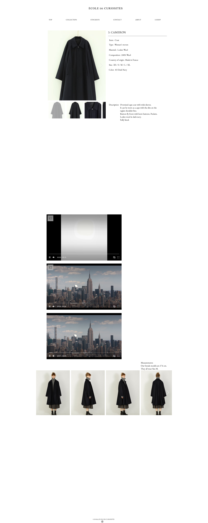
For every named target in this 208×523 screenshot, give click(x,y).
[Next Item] (101, 65)
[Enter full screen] (118, 257)
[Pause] (49, 257)
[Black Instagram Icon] (102, 521)
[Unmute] (53, 257)
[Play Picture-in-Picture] (114, 257)
